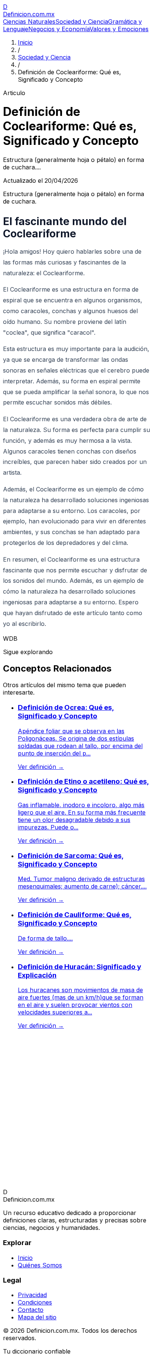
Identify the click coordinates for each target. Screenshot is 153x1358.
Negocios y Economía (58, 29)
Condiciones (35, 1302)
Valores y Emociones (119, 29)
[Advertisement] (76, 1111)
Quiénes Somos (40, 1265)
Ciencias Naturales (29, 21)
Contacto (30, 1309)
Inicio (25, 42)
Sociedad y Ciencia (81, 21)
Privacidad (32, 1295)
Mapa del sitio (37, 1317)
